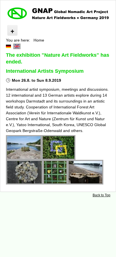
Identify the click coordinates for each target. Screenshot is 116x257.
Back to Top (101, 195)
